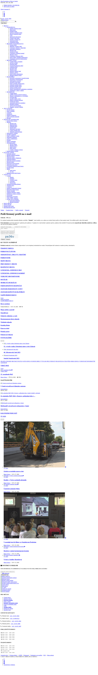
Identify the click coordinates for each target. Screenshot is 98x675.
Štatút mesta (13, 30)
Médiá (8, 169)
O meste (9, 176)
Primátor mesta (13, 31)
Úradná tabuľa (13, 93)
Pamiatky (12, 178)
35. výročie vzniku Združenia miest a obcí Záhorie (19, 346)
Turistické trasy (10, 185)
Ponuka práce (5, 331)
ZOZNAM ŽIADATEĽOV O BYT (12, 289)
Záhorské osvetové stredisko (13, 160)
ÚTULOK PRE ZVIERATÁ (48, 361)
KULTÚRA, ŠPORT (9, 152)
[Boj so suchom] (5, 299)
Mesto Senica (4, 377)
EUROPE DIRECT (36, 361)
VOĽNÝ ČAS (7, 174)
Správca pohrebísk (11, 141)
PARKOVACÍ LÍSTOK (8, 251)
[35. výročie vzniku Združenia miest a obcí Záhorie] (16, 343)
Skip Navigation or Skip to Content (9, 1)
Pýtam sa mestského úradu (10, 604)
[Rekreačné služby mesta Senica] (9, 582)
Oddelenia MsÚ (14, 67)
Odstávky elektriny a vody (9, 316)
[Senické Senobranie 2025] (10, 355)
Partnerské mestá (14, 41)
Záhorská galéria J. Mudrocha (14, 158)
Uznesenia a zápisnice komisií (17, 53)
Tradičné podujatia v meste (13, 192)
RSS (44, 655)
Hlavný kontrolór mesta (15, 34)
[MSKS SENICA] (5, 576)
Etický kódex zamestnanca (16, 74)
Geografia (12, 181)
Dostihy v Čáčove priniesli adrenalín (15, 480)
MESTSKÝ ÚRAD (11, 60)
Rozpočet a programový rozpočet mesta (19, 78)
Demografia (13, 182)
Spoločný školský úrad (15, 71)
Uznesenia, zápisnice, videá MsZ (18, 47)
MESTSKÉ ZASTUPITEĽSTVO (15, 43)
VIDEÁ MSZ (5, 365)
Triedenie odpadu (6, 322)
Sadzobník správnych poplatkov (17, 103)
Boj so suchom (5, 304)
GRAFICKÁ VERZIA (9, 664)
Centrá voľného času (15, 130)
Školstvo (9, 122)
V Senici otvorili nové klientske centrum (13, 386)
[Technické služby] (5, 590)
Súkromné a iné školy (15, 129)
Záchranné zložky (11, 143)
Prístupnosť (26, 655)
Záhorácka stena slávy (12, 165)
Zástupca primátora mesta (16, 32)
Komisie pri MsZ (14, 52)
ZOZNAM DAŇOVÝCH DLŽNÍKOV (13, 292)
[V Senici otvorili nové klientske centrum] (11, 383)
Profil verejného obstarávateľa (17, 83)
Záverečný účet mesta (15, 82)
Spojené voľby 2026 (9, 206)
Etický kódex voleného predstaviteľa (19, 57)
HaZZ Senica (13, 147)
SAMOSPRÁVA (11, 27)
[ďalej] (3, 341)
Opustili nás (4, 313)
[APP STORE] (4, 16)
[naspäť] (1, 419)
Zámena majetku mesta (15, 87)
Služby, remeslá (19, 210)
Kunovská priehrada (15, 200)
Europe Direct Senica (12, 120)
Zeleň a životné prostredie (13, 116)
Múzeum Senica (11, 156)
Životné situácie (10, 109)
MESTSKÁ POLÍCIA (16, 361)
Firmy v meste (7, 601)
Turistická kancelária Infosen (14, 184)
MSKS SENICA (75, 361)
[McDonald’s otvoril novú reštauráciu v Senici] (12, 403)
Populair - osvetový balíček (16, 107)
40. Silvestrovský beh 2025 (12, 352)
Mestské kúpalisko (14, 202)
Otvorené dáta (13, 97)
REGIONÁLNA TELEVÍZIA (63, 361)
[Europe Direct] (5, 584)
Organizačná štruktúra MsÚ (16, 65)
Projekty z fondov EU (15, 39)
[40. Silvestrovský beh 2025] (11, 349)
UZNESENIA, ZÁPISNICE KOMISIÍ (13, 273)
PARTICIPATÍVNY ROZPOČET (11, 286)
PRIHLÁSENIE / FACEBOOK (11, 5)
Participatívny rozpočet (15, 81)
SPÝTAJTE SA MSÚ (9, 6)
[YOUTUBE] (4, 13)
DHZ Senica (13, 148)
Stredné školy (13, 127)
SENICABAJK (7, 204)
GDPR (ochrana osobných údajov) (18, 94)
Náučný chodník (11, 191)
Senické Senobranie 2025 (11, 358)
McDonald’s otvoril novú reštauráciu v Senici (15, 406)
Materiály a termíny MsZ (16, 46)
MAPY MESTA (8, 203)
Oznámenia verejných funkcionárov (18, 59)
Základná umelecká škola (16, 131)
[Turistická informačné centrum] (9, 577)
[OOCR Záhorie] (5, 591)
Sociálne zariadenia (11, 134)
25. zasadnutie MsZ (7, 374)
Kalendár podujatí (11, 154)
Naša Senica (13, 170)
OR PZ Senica (13, 144)
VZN (11, 35)
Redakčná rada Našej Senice (14, 173)
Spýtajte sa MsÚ (14, 63)
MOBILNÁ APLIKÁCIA (9, 282)
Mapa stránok (50, 655)
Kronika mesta (10, 167)
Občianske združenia (12, 137)
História (12, 177)
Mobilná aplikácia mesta (16, 75)
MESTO (6, 25)
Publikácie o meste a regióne (14, 193)
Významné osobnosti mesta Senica (15, 166)
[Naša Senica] (4, 586)
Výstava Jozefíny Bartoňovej (13, 559)
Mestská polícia (13, 145)
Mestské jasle (13, 123)
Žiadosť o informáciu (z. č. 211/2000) (19, 96)
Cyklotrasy (9, 187)
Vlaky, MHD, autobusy (12, 198)
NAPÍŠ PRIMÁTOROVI (8, 295)
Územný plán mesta (14, 38)
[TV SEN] (3, 587)
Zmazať (8, 239)
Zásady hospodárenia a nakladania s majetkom (21, 89)
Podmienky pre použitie (36, 655)
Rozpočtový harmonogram (16, 79)
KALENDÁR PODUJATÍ (9, 413)
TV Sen (12, 171)
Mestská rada (13, 50)
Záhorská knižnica (11, 159)
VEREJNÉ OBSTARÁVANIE (10, 276)
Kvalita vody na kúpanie (13, 199)
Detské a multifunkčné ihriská (14, 188)
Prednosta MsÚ (13, 64)
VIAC (2, 298)
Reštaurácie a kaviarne (12, 196)
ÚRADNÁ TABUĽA (7, 248)
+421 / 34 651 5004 (6, 18)
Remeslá (27, 210)
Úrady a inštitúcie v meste (13, 136)
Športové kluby (10, 162)
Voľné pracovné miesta (15, 105)
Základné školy (13, 126)
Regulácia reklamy (14, 104)
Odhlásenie (6, 573)
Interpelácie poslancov (15, 49)
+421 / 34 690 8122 (14, 618)
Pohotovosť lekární (7, 334)
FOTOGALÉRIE (6, 337)
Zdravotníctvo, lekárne (12, 133)
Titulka (2, 210)
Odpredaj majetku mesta (16, 85)
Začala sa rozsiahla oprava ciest (14, 471)
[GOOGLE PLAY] (4, 14)
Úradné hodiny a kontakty (16, 61)
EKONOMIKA (10, 76)
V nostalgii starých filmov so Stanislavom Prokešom (20, 542)
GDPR (20, 655)
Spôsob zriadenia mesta (15, 28)
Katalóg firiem (9, 210)
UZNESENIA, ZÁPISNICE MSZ (11, 270)
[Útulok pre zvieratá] (6, 588)
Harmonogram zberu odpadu (10, 319)
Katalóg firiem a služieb (12, 151)
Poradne (9, 140)
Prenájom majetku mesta (16, 86)
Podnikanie (9, 114)
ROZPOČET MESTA (8, 267)
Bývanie (9, 118)
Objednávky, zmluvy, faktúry (17, 90)
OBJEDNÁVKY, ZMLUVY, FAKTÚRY (13, 254)
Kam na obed (5, 328)
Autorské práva (4, 655)
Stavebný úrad (13, 68)
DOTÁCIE (4, 279)
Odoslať (3, 239)
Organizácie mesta (14, 42)
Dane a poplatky (11, 111)
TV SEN (3, 416)
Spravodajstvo (4, 389)
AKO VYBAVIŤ (8, 108)
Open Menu (3, 23)
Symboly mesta (13, 180)
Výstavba (9, 112)
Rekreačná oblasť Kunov (13, 189)
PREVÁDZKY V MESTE (9, 264)
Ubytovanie (9, 195)
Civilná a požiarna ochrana (16, 149)
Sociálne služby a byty (15, 98)
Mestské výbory (14, 54)
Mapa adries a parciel (7, 309)
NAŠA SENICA (27, 361)
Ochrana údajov (13, 655)
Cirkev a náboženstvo (12, 138)
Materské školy (13, 125)
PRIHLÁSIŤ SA (4, 574)
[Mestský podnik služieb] (7, 580)
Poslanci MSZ (13, 45)
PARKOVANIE (5, 258)
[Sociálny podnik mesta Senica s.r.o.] (10, 583)
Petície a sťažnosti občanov (16, 100)
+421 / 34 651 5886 (15, 623)
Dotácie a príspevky (11, 115)
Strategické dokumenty (15, 36)
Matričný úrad (13, 70)
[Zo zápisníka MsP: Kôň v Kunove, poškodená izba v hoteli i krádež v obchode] (20, 393)
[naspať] (1, 341)
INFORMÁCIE (10, 92)
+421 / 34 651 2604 (16, 621)
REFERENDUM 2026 (9, 207)
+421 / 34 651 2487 (16, 626)
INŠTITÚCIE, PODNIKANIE (11, 119)
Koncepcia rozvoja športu (13, 163)
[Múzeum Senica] (5, 579)
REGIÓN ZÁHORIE (6, 361)
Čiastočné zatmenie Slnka (12, 488)
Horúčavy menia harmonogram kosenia (16, 551)
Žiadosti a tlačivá (14, 72)
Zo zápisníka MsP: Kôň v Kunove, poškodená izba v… (18, 396)
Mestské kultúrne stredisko (13, 155)
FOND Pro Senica (14, 101)
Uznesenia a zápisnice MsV (16, 56)
